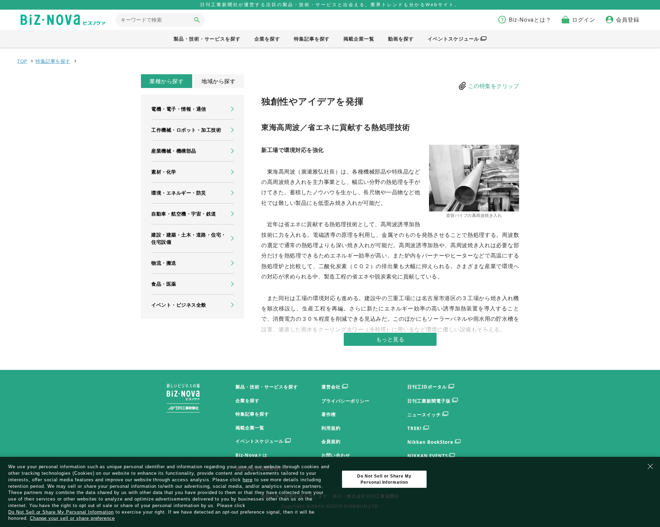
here (248, 479)
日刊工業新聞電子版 (429, 401)
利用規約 (331, 428)
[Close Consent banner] (650, 466)
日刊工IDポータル (427, 387)
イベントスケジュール (259, 441)
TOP (22, 61)
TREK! (414, 428)
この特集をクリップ (493, 86)
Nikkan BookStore (430, 442)
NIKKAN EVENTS (427, 456)
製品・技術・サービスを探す (266, 387)
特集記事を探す (52, 61)
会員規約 (331, 441)
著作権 (328, 414)
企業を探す (247, 400)
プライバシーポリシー (345, 401)
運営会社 (331, 387)
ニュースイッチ (424, 414)
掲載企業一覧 (249, 428)
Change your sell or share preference (72, 518)
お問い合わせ (335, 455)
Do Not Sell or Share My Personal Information (61, 512)
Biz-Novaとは (251, 455)
